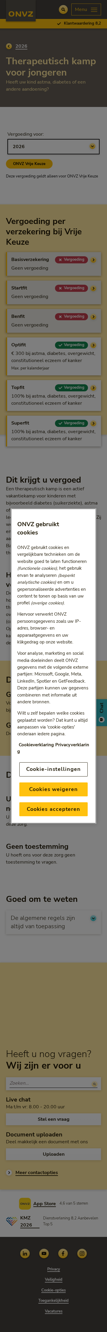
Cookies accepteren (53, 809)
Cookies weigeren (53, 789)
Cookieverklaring (36, 745)
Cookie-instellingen (53, 769)
